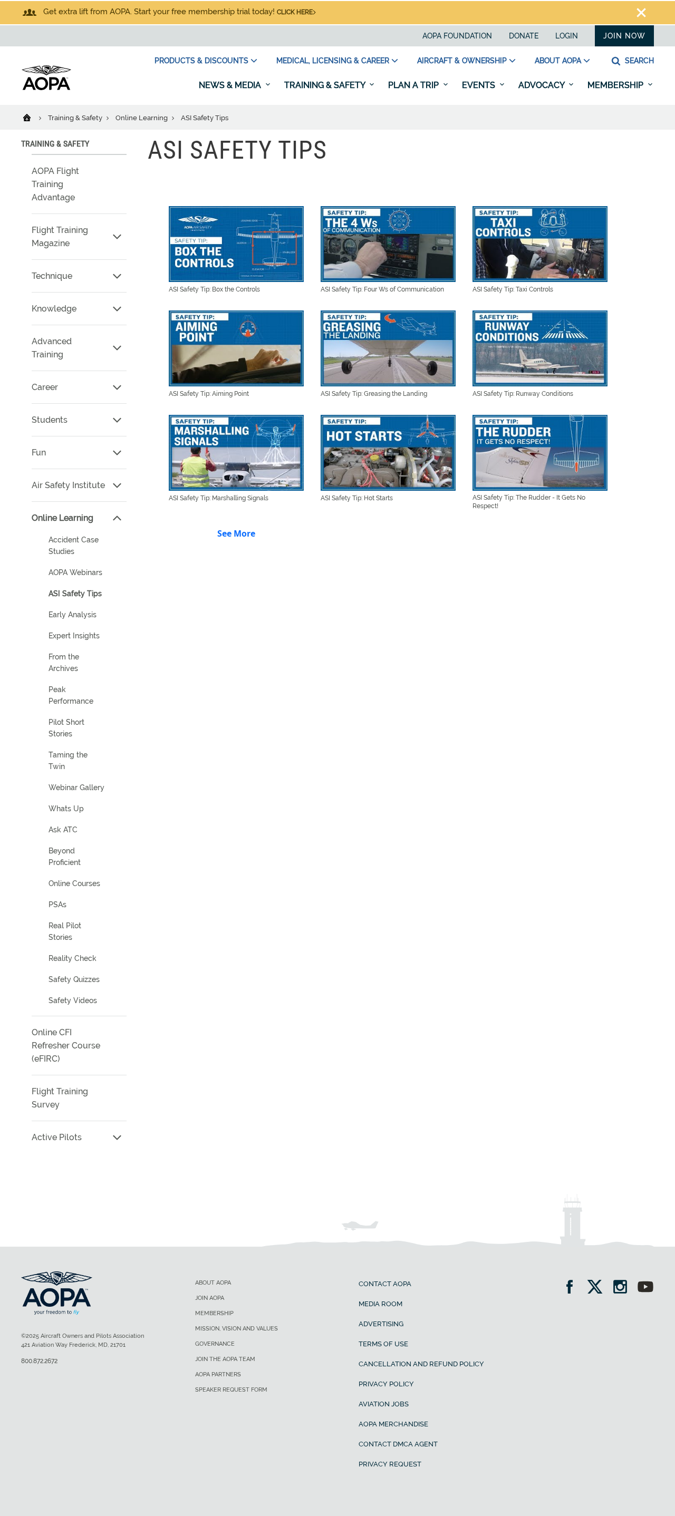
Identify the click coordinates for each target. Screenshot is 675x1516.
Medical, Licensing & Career (332, 60)
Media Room (380, 1304)
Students (50, 420)
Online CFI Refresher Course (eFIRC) (66, 1045)
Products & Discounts (201, 60)
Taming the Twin (68, 761)
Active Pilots (57, 1137)
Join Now (624, 36)
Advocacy (542, 85)
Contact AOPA (385, 1284)
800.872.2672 (39, 1361)
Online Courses (74, 883)
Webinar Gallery (76, 787)
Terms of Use (383, 1344)
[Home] (33, 117)
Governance (215, 1343)
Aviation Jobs (384, 1404)
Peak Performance (71, 695)
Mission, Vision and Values (236, 1328)
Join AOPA (209, 1298)
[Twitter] (598, 1288)
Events (479, 85)
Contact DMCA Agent (398, 1444)
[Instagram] (623, 1288)
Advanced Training (52, 347)
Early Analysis (73, 614)
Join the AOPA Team (225, 1359)
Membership (616, 85)
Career (45, 387)
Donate (523, 36)
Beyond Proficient (65, 857)
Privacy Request (390, 1464)
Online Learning (142, 118)
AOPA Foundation (457, 36)
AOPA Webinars (75, 572)
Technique (52, 276)
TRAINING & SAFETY (55, 144)
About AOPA (558, 60)
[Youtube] (645, 1288)
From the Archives (64, 663)
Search (638, 60)
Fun (39, 453)
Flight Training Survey (60, 1098)
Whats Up (66, 808)
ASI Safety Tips (75, 593)
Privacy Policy (386, 1384)
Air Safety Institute (68, 485)
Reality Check (73, 958)
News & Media (231, 85)
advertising (381, 1324)
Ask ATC (63, 829)
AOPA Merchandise (393, 1424)
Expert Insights (74, 635)
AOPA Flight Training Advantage (55, 184)
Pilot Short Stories (66, 728)
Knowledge (54, 309)
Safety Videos (73, 1000)
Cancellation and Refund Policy (421, 1364)
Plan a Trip (414, 85)
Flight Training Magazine (60, 236)
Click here (295, 12)
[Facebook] (573, 1288)
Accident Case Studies (74, 546)
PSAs (57, 904)
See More (236, 533)
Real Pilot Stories (65, 931)
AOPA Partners (218, 1374)
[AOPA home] (46, 88)
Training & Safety (325, 85)
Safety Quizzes (74, 979)
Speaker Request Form (231, 1389)
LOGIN (566, 36)
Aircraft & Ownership (462, 60)
